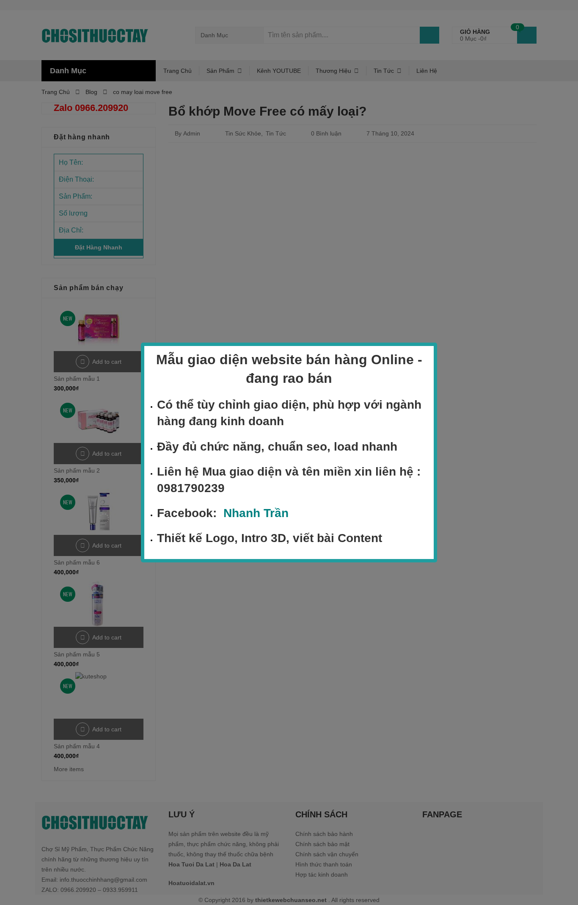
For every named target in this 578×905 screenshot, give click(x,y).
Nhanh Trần (256, 513)
